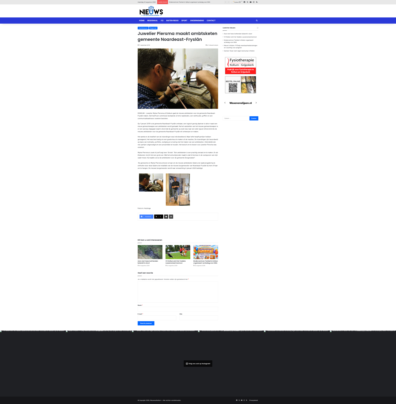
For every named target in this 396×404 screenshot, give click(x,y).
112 (162, 20)
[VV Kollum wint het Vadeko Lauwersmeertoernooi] (178, 252)
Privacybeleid (253, 400)
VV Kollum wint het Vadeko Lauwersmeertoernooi (176, 262)
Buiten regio (172, 20)
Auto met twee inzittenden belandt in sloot (148, 262)
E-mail (140, 314)
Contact (211, 20)
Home (141, 20)
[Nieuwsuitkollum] (151, 11)
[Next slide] (256, 103)
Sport (184, 20)
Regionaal (152, 20)
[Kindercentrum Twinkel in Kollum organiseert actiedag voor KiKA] (205, 252)
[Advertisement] (218, 10)
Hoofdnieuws (143, 28)
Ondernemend (197, 20)
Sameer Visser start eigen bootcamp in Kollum (239, 51)
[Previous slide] (225, 103)
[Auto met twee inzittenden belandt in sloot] (150, 252)
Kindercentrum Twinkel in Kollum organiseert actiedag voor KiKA (205, 262)
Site (181, 314)
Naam (140, 305)
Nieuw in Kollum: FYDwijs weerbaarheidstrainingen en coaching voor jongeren (194, 2)
